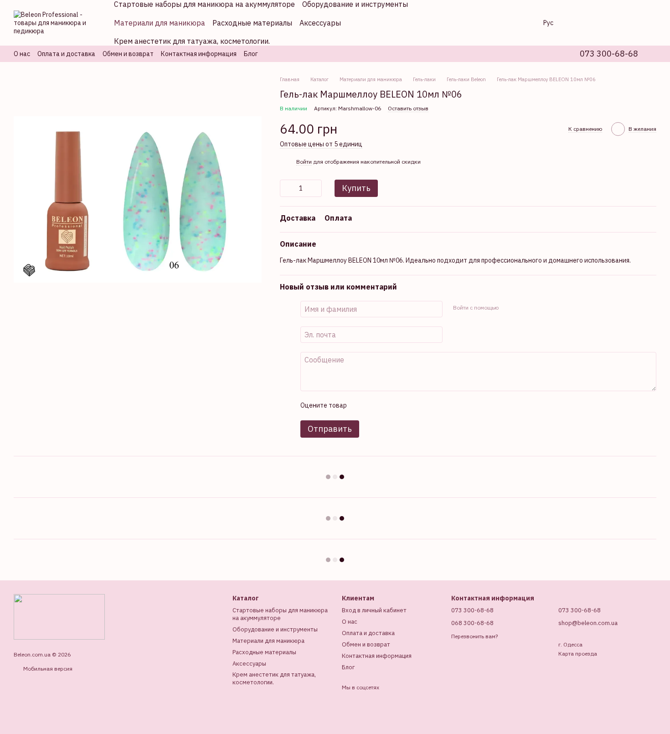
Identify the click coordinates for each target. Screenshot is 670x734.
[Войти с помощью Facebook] (508, 307)
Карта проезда (577, 653)
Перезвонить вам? (474, 636)
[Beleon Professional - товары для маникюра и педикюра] (59, 616)
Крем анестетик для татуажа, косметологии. (192, 41)
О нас (22, 54)
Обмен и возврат (128, 54)
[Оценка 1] (361, 405)
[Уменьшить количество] (286, 188)
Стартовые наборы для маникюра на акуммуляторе (280, 614)
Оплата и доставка (66, 54)
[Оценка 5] (419, 405)
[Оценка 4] (405, 405)
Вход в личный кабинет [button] (374, 610)
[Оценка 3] (390, 405)
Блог (251, 54)
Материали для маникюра (159, 22)
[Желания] (601, 23)
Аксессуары (320, 22)
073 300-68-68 (609, 54)
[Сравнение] (578, 23)
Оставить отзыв (408, 108)
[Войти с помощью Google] (522, 307)
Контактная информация (199, 54)
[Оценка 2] (376, 405)
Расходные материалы (252, 22)
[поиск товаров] (517, 23)
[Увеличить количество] (315, 188)
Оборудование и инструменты (275, 629)
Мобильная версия (47, 668)
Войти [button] (304, 161)
